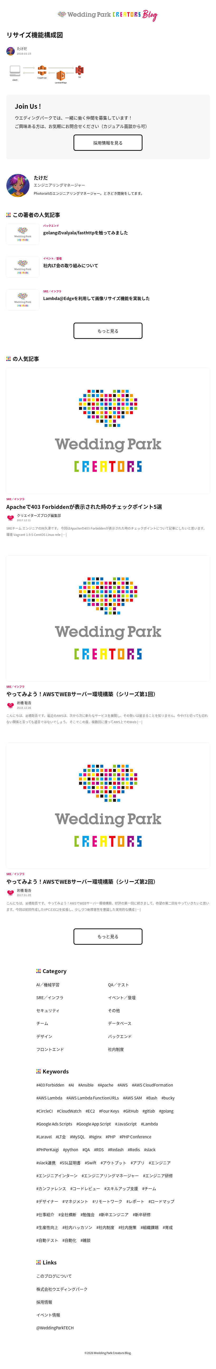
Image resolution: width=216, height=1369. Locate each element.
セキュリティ (48, 1010)
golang (167, 1111)
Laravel (45, 1136)
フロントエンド (50, 1049)
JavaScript (127, 1124)
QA (87, 1149)
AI (72, 1085)
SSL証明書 (71, 1162)
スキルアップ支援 (122, 1188)
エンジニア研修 (159, 1175)
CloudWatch (70, 1111)
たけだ (22, 48)
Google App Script (94, 1124)
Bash (152, 1098)
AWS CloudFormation (153, 1085)
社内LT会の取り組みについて (70, 265)
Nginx (96, 1136)
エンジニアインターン (57, 1175)
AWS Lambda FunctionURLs (93, 1098)
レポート (136, 1201)
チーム (42, 1023)
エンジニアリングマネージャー (111, 1175)
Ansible (87, 1085)
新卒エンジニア (115, 1214)
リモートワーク (108, 1201)
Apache (106, 1085)
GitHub (131, 1111)
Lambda (150, 1124)
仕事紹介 (46, 1214)
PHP (111, 1136)
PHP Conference (136, 1136)
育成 (169, 1227)
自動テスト (48, 1240)
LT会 (62, 1136)
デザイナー (48, 1201)
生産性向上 (48, 1227)
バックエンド (120, 1036)
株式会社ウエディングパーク (61, 1289)
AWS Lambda (50, 1098)
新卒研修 (143, 1214)
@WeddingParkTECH (55, 1327)
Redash (117, 1149)
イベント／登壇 (122, 997)
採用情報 (44, 1302)
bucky (169, 1098)
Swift (91, 1162)
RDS (100, 1149)
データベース (119, 1023)
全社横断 (68, 1214)
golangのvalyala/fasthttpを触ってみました (85, 232)
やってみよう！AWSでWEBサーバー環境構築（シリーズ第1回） (82, 694)
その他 (114, 1010)
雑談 (87, 1240)
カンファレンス (52, 1188)
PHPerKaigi (48, 1149)
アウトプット (114, 1162)
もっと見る (108, 331)
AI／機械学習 (48, 984)
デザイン (44, 1036)
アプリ (139, 1162)
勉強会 (89, 1214)
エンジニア (161, 1162)
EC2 (91, 1111)
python (71, 1149)
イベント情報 (48, 1315)
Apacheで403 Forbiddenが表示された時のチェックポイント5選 (84, 506)
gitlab (150, 1111)
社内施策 (128, 1227)
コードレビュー (86, 1188)
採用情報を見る (108, 143)
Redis (135, 1149)
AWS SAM (133, 1098)
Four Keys (110, 1111)
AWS (124, 1085)
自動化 (70, 1240)
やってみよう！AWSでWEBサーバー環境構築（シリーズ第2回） (82, 881)
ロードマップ (162, 1201)
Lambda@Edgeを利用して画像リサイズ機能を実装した (96, 298)
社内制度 (116, 1049)
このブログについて (54, 1276)
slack (150, 1149)
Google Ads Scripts (55, 1124)
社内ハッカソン (78, 1227)
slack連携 (47, 1162)
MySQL (78, 1136)
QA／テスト (118, 984)
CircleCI (45, 1111)
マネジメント (76, 1201)
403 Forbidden (51, 1085)
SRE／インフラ (49, 997)
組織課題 (151, 1227)
